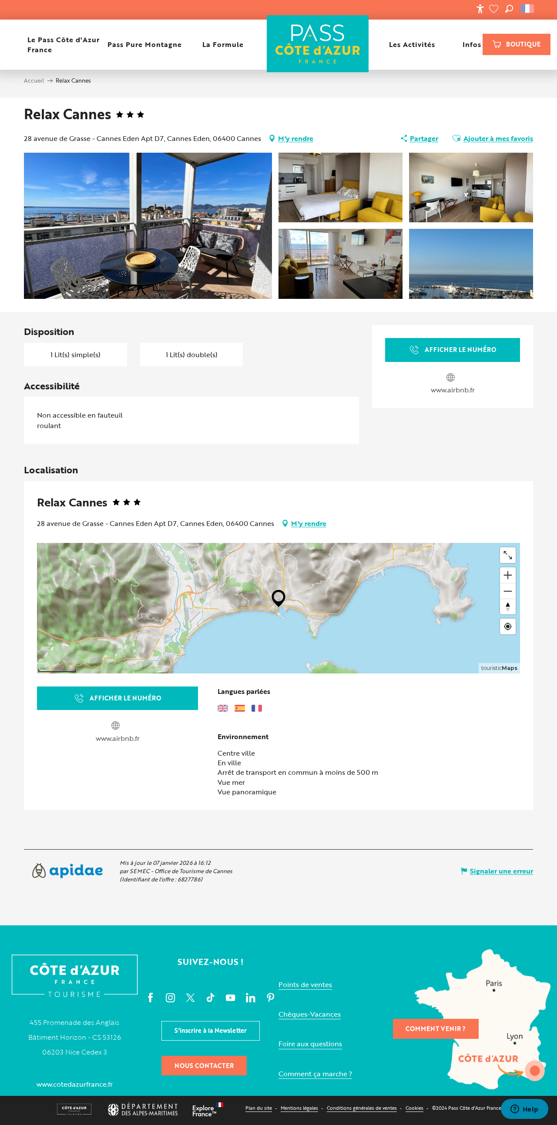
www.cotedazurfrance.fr (75, 1084)
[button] (509, 8)
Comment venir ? (436, 1028)
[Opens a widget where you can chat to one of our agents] (524, 1110)
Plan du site (258, 1108)
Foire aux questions (310, 1044)
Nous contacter (204, 1065)
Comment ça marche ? (315, 1074)
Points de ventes (305, 985)
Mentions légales (299, 1108)
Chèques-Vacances (309, 1014)
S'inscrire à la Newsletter (210, 1030)
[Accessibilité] (480, 8)
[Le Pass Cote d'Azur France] (318, 44)
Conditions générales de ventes (362, 1108)
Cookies (414, 1108)
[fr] (528, 8)
